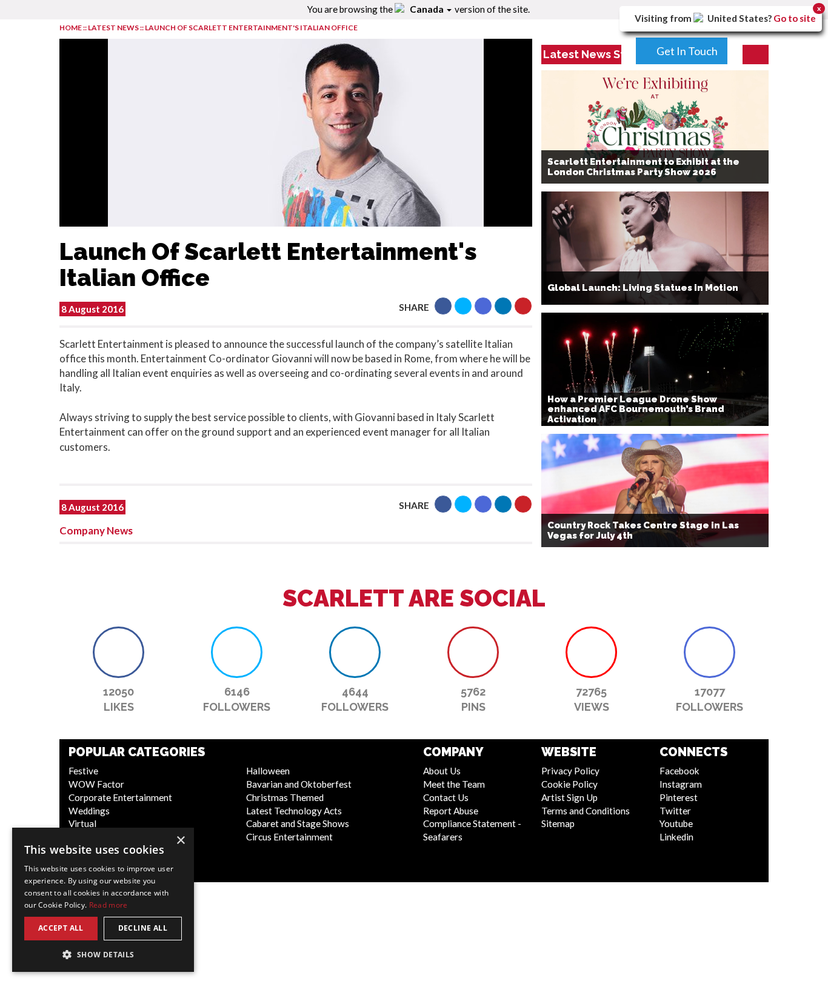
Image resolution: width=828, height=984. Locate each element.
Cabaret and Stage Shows (297, 823)
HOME (70, 27)
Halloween (268, 770)
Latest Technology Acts (294, 810)
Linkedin (676, 836)
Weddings (89, 810)
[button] (443, 306)
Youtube (676, 823)
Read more (108, 905)
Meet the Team (454, 784)
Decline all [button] (142, 928)
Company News (96, 530)
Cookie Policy (569, 784)
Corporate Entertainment (120, 797)
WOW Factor (96, 784)
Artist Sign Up (569, 797)
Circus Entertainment (289, 836)
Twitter (675, 810)
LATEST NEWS (114, 27)
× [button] (180, 840)
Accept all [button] (61, 928)
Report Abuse (450, 810)
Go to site (794, 18)
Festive (83, 770)
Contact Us (446, 797)
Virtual (82, 823)
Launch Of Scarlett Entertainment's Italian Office (251, 27)
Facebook (679, 770)
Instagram (680, 784)
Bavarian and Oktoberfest (299, 784)
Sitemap (558, 823)
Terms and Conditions (585, 810)
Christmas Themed (285, 797)
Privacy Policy (570, 770)
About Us (442, 770)
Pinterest (678, 797)
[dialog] (103, 900)
